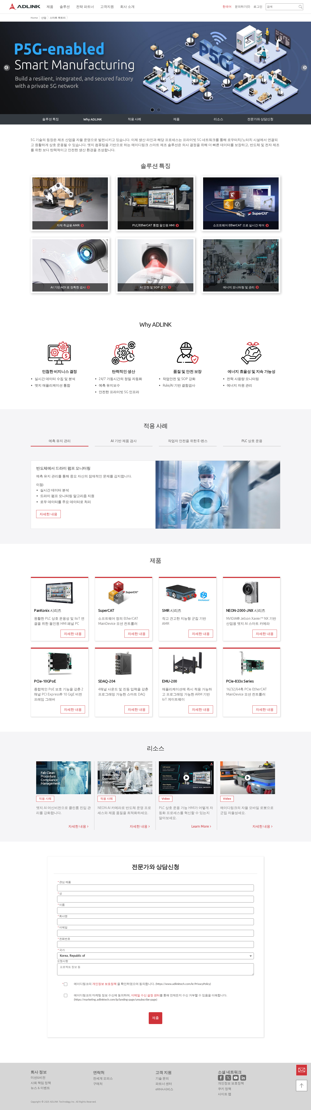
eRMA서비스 (164, 1089)
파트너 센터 (164, 1083)
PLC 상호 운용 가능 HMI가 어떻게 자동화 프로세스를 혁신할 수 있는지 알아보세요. (186, 812)
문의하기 (242, 6)
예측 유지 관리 (60, 441)
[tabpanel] (155, 68)
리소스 (218, 119)
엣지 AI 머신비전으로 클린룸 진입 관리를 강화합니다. (63, 812)
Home (34, 17)
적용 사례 (134, 119)
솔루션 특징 (50, 119)
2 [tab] (159, 110)
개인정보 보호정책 (231, 1083)
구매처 (98, 1083)
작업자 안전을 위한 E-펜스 (188, 441)
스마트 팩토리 (58, 17)
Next (304, 68)
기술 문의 (162, 1078)
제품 (176, 119)
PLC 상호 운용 (252, 441)
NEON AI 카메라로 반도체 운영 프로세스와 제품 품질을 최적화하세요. (124, 812)
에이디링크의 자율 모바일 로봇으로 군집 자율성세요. (247, 812)
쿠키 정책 (224, 1089)
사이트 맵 (224, 1094)
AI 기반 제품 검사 (124, 441)
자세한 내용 (48, 514)
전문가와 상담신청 (260, 119)
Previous (7, 68)
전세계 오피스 (103, 1078)
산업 (43, 17)
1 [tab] (152, 110)
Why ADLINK (92, 119)
